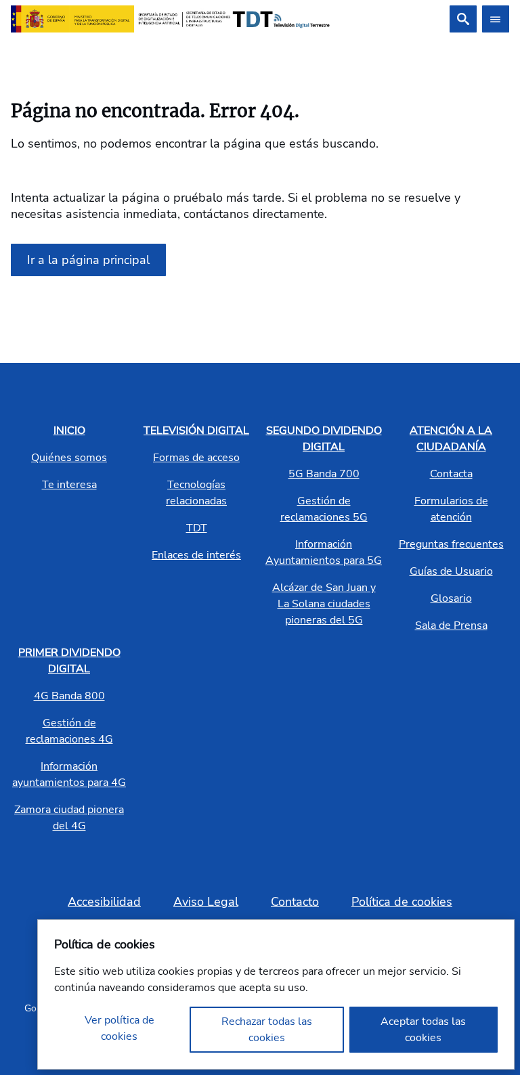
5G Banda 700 (324, 473)
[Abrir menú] (495, 18)
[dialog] (276, 994)
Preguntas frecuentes (451, 544)
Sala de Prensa (451, 625)
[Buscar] (463, 18)
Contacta (451, 473)
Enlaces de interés (196, 555)
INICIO (69, 430)
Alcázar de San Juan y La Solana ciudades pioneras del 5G (324, 604)
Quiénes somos (69, 457)
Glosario (451, 598)
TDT (196, 528)
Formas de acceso (196, 457)
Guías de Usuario (451, 571)
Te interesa (69, 484)
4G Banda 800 (69, 695)
